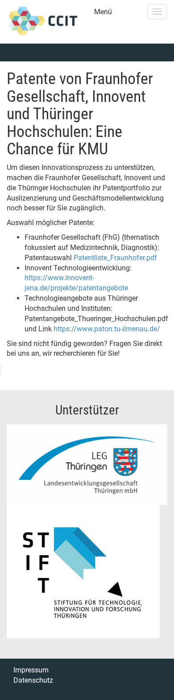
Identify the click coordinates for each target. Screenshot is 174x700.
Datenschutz (33, 680)
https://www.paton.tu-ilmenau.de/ (107, 329)
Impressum (31, 670)
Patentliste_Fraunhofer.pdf (115, 257)
